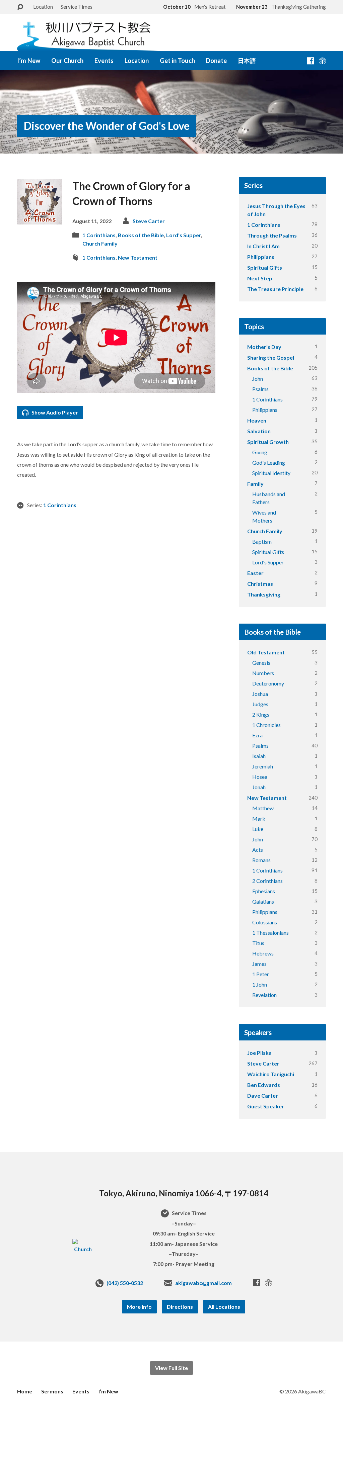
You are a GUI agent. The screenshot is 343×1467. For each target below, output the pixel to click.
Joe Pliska (259, 1052)
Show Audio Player (54, 412)
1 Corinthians (99, 235)
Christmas (260, 583)
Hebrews (263, 953)
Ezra (257, 735)
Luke (257, 829)
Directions (180, 1306)
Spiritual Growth (268, 442)
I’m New (28, 61)
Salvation (259, 431)
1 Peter (260, 974)
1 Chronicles (266, 725)
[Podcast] (322, 60)
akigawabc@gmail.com (203, 1283)
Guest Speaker (265, 1106)
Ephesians (263, 891)
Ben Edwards (263, 1085)
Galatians (263, 901)
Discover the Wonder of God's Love (107, 125)
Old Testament (266, 652)
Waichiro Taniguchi (270, 1074)
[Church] (82, 1249)
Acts (257, 849)
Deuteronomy (268, 683)
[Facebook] (310, 60)
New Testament (137, 257)
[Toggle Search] (20, 7)
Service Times (76, 7)
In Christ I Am (263, 246)
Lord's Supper (183, 235)
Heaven (256, 420)
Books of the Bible (141, 235)
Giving (259, 452)
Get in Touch (177, 61)
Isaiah (259, 756)
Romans (261, 860)
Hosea (259, 776)
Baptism (262, 541)
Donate (216, 61)
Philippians (260, 257)
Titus (258, 943)
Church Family (100, 243)
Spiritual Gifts (264, 267)
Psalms (260, 389)
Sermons (52, 1391)
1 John (259, 984)
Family (255, 483)
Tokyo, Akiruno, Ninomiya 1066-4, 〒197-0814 (183, 1193)
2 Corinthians (267, 881)
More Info (139, 1306)
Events (104, 61)
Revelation (264, 995)
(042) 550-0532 (125, 1283)
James (259, 963)
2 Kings (260, 714)
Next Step (259, 278)
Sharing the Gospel (270, 357)
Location (43, 7)
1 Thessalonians (270, 932)
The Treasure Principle (275, 289)
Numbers (263, 673)
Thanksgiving (263, 594)
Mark (258, 818)
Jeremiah (262, 766)
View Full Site (171, 1368)
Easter (255, 573)
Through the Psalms (272, 235)
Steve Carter (149, 221)
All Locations (224, 1306)
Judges (260, 704)
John (257, 378)
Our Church (67, 61)
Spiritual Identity (271, 473)
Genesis (261, 662)
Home (24, 1391)
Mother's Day (264, 347)
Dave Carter (262, 1095)
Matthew (263, 808)
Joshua (260, 694)
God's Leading (268, 462)
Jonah (259, 787)
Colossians (264, 922)
